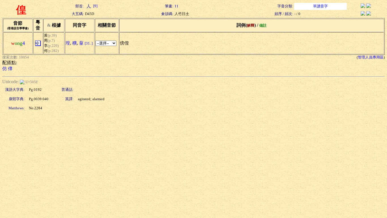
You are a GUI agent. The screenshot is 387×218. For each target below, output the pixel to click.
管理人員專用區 (371, 57)
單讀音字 (320, 6)
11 (176, 6)
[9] (94, 6)
